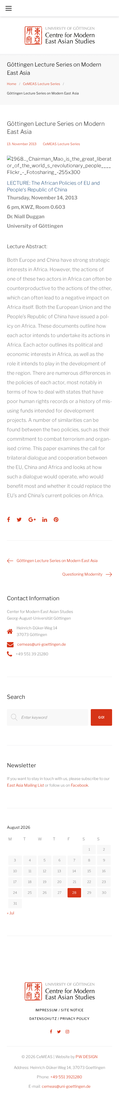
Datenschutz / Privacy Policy (59, 1019)
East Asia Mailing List (25, 785)
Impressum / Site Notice (59, 1010)
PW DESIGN (87, 1056)
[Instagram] (67, 1032)
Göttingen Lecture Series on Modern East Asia (57, 560)
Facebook (79, 785)
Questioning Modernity (82, 574)
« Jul (10, 912)
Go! (101, 717)
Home (11, 84)
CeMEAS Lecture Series (41, 84)
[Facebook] (51, 1032)
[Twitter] (59, 1032)
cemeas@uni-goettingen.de (41, 644)
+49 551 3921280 (66, 1076)
